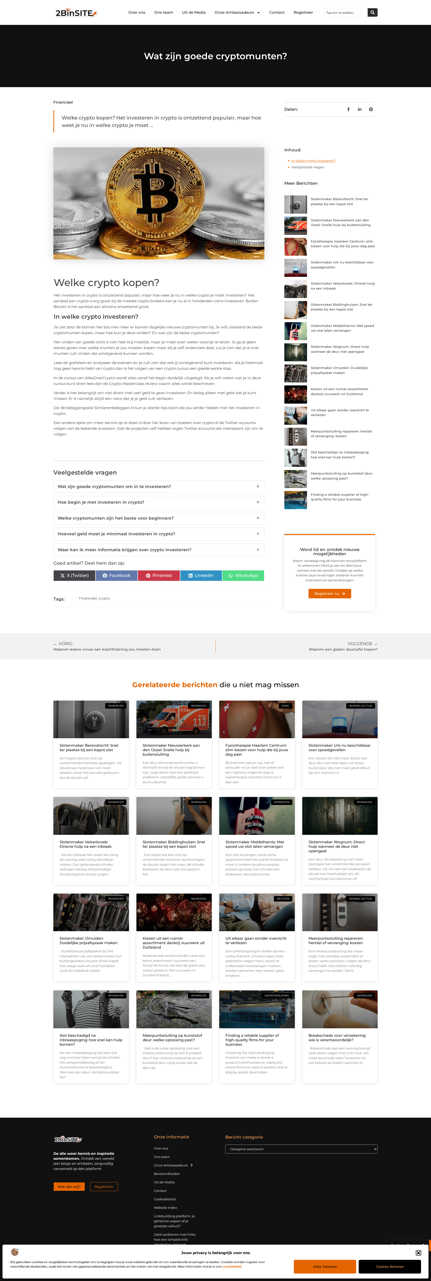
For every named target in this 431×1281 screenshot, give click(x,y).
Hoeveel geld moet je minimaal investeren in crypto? (159, 533)
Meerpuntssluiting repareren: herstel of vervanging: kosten (336, 940)
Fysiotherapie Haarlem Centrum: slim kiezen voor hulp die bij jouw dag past (256, 750)
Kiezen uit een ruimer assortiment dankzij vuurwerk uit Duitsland (174, 943)
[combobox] (346, 12)
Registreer (303, 12)
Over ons (136, 12)
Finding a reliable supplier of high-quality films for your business (252, 1040)
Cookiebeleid (165, 1199)
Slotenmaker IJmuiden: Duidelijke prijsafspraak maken (88, 940)
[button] (418, 1252)
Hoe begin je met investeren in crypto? (159, 502)
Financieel (63, 102)
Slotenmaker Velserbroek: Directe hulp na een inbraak (85, 844)
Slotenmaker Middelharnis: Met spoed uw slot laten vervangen (254, 844)
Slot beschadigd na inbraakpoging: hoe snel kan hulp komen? (91, 1040)
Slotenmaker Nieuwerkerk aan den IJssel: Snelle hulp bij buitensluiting (171, 750)
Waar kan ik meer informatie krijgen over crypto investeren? (159, 549)
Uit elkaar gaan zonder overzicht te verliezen (256, 940)
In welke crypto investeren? (313, 161)
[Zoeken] (373, 12)
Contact (277, 12)
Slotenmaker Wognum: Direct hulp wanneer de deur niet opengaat (337, 846)
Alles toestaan (325, 1267)
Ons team (163, 12)
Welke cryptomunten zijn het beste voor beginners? (159, 518)
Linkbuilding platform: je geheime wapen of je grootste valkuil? (174, 1221)
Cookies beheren (390, 1267)
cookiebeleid (231, 1266)
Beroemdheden (167, 1174)
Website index (165, 1208)
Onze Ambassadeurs (234, 12)
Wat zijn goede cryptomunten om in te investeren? (159, 486)
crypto (104, 598)
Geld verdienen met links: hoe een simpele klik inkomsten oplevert (175, 1239)
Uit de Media (194, 12)
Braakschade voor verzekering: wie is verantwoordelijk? (337, 1037)
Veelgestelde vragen (307, 167)
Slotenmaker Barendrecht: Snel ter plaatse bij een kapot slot (89, 747)
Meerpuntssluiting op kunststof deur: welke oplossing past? (172, 1037)
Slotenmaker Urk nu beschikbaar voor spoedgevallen (340, 747)
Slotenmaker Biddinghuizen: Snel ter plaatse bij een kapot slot (174, 844)
